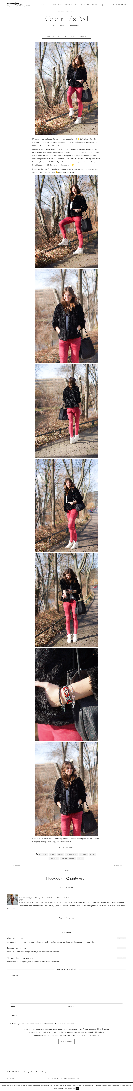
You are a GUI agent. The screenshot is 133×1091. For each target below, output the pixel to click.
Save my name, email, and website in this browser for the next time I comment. (43, 1024)
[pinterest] (119, 5)
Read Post (69, 36)
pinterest (76, 878)
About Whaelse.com (90, 5)
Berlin (60, 854)
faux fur (83, 854)
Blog (43, 5)
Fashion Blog (71, 854)
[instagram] (116, 5)
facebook (54, 878)
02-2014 (42, 854)
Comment (83, 36)
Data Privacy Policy (60, 1078)
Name (13, 1007)
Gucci (92, 854)
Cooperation (71, 5)
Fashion (63, 25)
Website (13, 1015)
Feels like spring (15, 866)
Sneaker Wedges (68, 858)
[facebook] (113, 5)
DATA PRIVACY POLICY (90, 1035)
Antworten (121, 938)
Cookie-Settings (73, 1078)
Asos (52, 854)
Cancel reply (72, 969)
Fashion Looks (56, 5)
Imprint (50, 1078)
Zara (80, 858)
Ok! (77, 1088)
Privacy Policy (70, 1088)
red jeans (53, 858)
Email (71, 1007)
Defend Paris (119, 866)
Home (55, 25)
